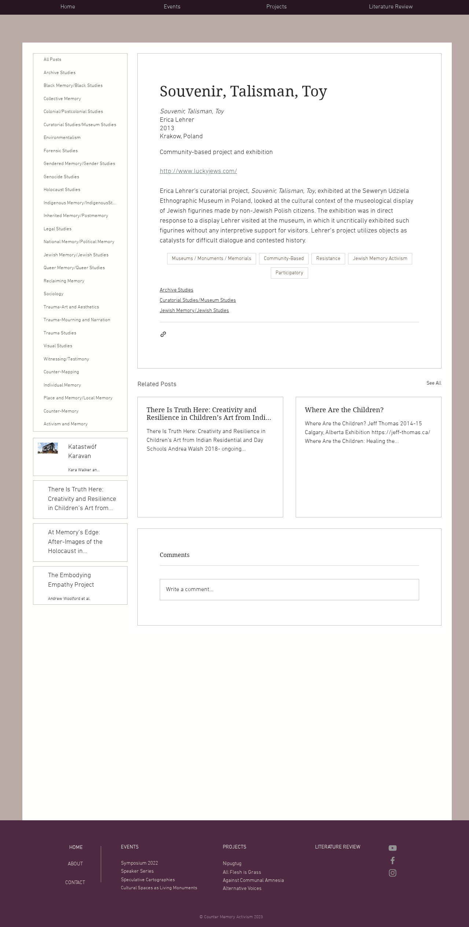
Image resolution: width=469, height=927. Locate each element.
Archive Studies (176, 290)
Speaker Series (137, 871)
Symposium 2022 (139, 863)
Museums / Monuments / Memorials (211, 259)
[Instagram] (393, 873)
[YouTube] (393, 848)
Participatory (289, 273)
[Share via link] (163, 334)
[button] (209, 7)
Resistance (328, 259)
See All (434, 383)
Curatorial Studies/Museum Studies (198, 300)
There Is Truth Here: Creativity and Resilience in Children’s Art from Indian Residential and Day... (210, 413)
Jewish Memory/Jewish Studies (194, 311)
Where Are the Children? (344, 410)
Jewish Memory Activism (380, 259)
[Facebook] (393, 860)
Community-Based (284, 259)
